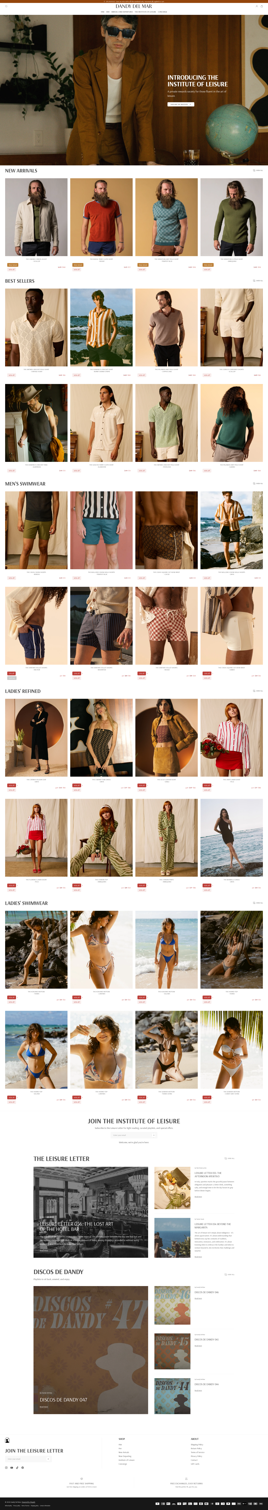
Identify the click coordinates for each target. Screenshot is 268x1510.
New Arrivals (124, 1452)
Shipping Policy (197, 1444)
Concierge (123, 1464)
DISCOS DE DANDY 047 (63, 1399)
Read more (44, 1250)
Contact (194, 1460)
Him (120, 1444)
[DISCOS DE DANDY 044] (172, 1396)
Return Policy (196, 1448)
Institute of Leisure (127, 1460)
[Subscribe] (154, 1135)
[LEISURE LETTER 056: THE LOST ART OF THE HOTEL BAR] (91, 1212)
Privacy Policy (196, 1456)
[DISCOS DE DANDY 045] (172, 1351)
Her (120, 1448)
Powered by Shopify (28, 1502)
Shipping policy (35, 1505)
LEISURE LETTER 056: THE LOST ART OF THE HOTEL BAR (76, 1226)
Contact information (45, 1505)
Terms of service (25, 1505)
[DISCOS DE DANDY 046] (172, 1305)
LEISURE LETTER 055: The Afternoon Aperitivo (208, 1174)
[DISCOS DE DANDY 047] (91, 1350)
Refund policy (8, 1505)
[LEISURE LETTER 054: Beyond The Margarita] (172, 1238)
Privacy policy (16, 1505)
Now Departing (125, 1456)
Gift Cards (195, 1464)
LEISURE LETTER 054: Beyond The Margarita (213, 1225)
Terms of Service (197, 1452)
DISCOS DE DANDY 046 (207, 1292)
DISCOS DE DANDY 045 (206, 1339)
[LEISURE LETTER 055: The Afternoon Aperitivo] (172, 1188)
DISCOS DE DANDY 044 (206, 1384)
